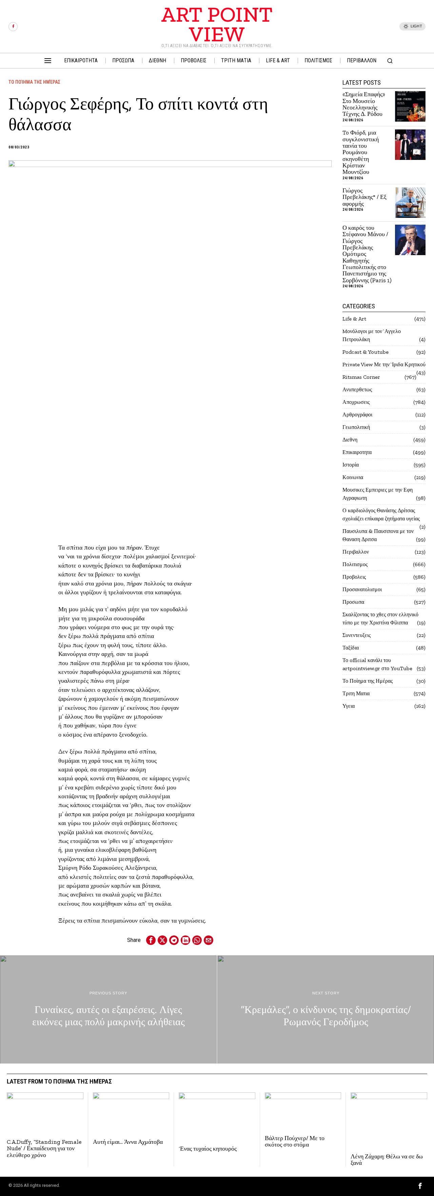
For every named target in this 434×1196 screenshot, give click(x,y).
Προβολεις (354, 577)
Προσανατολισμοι (362, 589)
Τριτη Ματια (356, 693)
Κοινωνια (352, 477)
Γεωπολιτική (356, 427)
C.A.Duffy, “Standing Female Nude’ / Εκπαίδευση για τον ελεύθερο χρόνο (44, 1148)
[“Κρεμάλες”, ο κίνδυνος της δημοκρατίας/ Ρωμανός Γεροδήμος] (325, 1009)
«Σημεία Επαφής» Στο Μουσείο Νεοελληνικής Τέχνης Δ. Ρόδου (363, 104)
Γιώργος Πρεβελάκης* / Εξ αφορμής (364, 197)
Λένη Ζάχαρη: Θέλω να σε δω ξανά (387, 1160)
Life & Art (354, 318)
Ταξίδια (350, 647)
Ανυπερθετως (357, 389)
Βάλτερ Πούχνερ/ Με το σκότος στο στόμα (294, 1141)
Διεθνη (349, 439)
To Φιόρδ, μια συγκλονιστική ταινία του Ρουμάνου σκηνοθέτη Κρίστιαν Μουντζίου (360, 152)
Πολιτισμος (355, 564)
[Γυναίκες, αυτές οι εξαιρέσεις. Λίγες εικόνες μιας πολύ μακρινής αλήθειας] (108, 1009)
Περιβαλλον (355, 552)
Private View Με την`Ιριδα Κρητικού (384, 364)
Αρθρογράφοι (357, 414)
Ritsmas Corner (361, 377)
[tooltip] (13, 26)
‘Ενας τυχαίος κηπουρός (208, 1149)
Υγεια (348, 706)
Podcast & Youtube (365, 352)
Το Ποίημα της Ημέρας (34, 82)
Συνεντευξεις (356, 635)
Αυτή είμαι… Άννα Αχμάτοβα (128, 1142)
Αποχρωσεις (356, 402)
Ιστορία (350, 464)
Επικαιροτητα (357, 452)
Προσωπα (353, 602)
